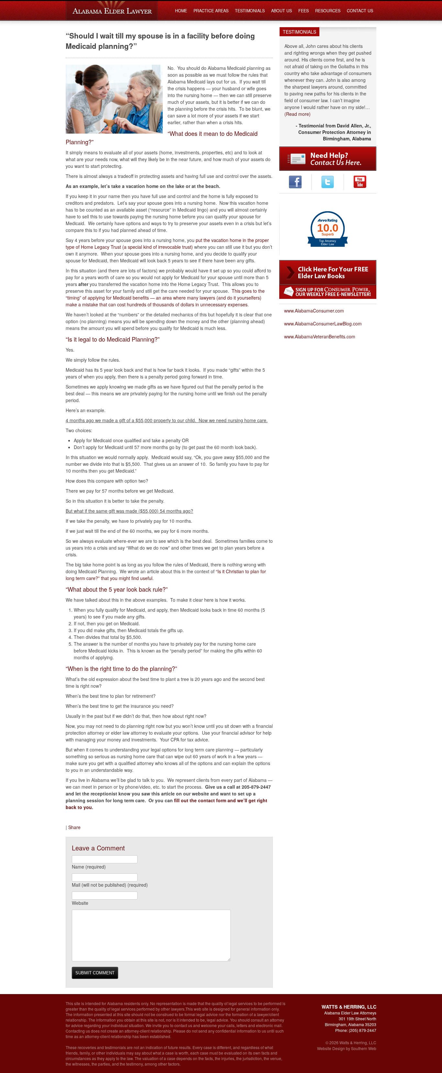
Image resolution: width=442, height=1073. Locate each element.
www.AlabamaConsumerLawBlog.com (323, 323)
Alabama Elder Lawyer (112, 10)
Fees (303, 11)
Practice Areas (210, 11)
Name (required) (89, 866)
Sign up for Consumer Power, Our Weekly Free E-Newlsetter (327, 292)
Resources (327, 11)
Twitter (327, 182)
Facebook (295, 182)
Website (80, 903)
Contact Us (360, 11)
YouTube (360, 182)
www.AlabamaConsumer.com (314, 310)
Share (74, 827)
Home (181, 11)
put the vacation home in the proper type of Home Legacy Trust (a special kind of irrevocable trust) (167, 243)
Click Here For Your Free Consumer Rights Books (327, 272)
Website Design (331, 1048)
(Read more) (297, 114)
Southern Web (363, 1048)
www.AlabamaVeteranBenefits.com (319, 336)
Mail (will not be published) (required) (110, 884)
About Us (281, 11)
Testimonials (250, 11)
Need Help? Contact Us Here (327, 159)
